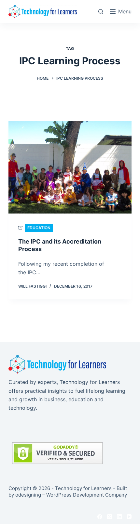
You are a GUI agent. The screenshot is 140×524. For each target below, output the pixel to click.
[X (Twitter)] (109, 516)
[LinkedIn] (119, 516)
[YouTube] (129, 516)
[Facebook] (99, 516)
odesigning (28, 495)
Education (38, 227)
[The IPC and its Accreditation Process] (70, 167)
